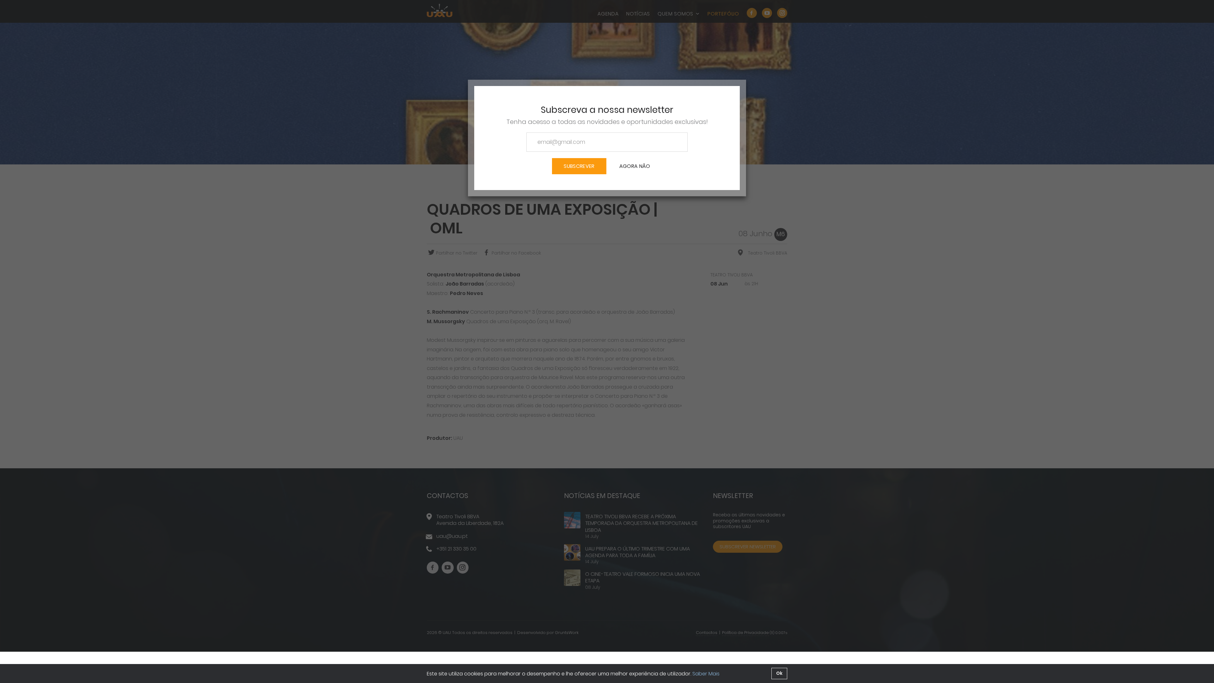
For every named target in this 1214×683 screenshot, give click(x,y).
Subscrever (579, 166)
